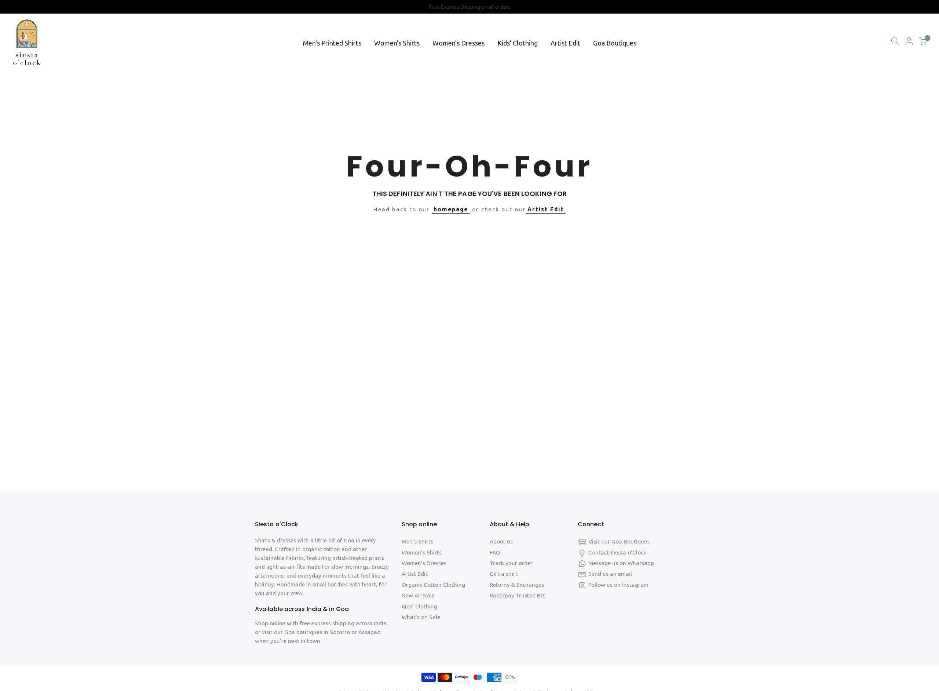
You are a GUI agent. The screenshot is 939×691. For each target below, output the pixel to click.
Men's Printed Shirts (332, 43)
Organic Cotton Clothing (433, 585)
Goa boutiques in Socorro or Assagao (332, 632)
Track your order (511, 563)
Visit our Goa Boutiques (619, 541)
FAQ (495, 552)
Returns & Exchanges (517, 585)
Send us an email (610, 574)
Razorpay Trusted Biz (517, 595)
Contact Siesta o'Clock (617, 552)
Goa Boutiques (614, 43)
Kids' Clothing (517, 43)
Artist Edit (565, 43)
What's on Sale (421, 617)
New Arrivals (418, 595)
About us (501, 541)
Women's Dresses (458, 43)
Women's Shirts (397, 43)
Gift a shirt (504, 574)
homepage (451, 209)
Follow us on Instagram (618, 585)
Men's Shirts (417, 541)
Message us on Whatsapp (621, 563)
